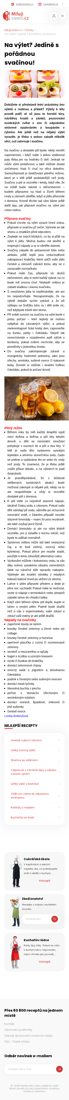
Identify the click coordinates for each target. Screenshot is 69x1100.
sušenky (18, 706)
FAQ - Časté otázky (17, 1041)
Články (29, 30)
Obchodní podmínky (18, 1030)
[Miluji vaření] (16, 16)
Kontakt (9, 1024)
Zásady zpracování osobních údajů (28, 1036)
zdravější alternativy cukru (45, 556)
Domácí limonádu (19, 528)
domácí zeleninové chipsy (24, 665)
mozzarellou (28, 651)
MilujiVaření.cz (13, 30)
